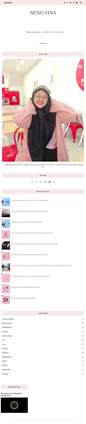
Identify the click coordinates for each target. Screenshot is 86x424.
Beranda (43, 43)
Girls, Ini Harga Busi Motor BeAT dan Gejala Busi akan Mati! (32, 233)
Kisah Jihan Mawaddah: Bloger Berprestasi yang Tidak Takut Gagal (34, 244)
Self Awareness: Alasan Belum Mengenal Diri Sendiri (29, 255)
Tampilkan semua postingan (52, 32)
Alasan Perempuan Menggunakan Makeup (25, 287)
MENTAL (5, 353)
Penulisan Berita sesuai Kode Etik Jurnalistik (26, 222)
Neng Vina (43, 13)
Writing (5, 374)
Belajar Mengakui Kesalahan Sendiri (23, 298)
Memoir (5, 348)
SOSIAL (5, 365)
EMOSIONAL (7, 327)
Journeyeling (7, 336)
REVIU (4, 361)
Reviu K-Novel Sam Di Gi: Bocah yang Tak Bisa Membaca (30, 276)
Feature (5, 332)
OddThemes (30, 419)
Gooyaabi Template (64, 419)
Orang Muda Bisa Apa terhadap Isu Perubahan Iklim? (29, 211)
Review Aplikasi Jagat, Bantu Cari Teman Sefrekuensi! (29, 200)
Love (4, 344)
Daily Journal (7, 323)
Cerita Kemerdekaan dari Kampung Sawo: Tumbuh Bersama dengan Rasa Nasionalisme (41, 265)
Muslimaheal (6, 357)
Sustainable (6, 370)
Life (3, 340)
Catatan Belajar (8, 319)
